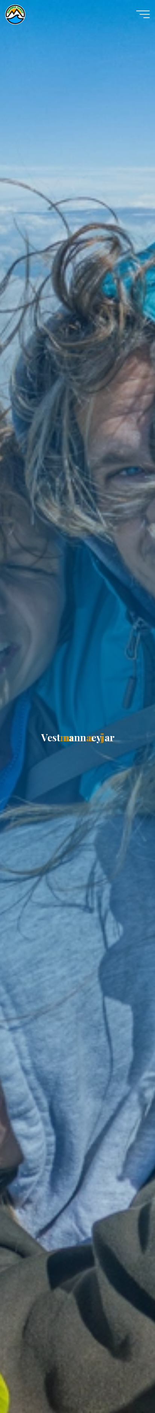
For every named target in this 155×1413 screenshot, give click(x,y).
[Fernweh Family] (15, 14)
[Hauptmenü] (143, 14)
